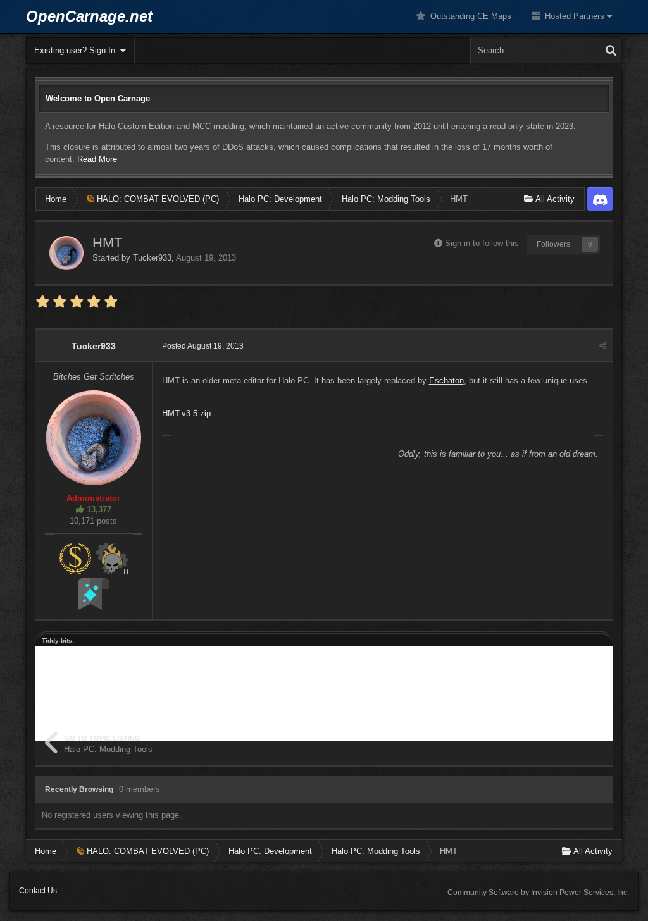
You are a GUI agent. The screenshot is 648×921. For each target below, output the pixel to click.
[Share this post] (602, 346)
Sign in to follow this (482, 243)
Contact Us (38, 890)
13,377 (97, 509)
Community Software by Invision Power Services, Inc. (538, 892)
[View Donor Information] (75, 557)
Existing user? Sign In (77, 50)
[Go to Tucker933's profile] (66, 253)
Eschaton (446, 380)
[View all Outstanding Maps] (112, 557)
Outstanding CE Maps (469, 16)
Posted (203, 346)
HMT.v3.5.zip (186, 413)
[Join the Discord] (600, 199)
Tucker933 (152, 258)
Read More (97, 159)
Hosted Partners (574, 16)
